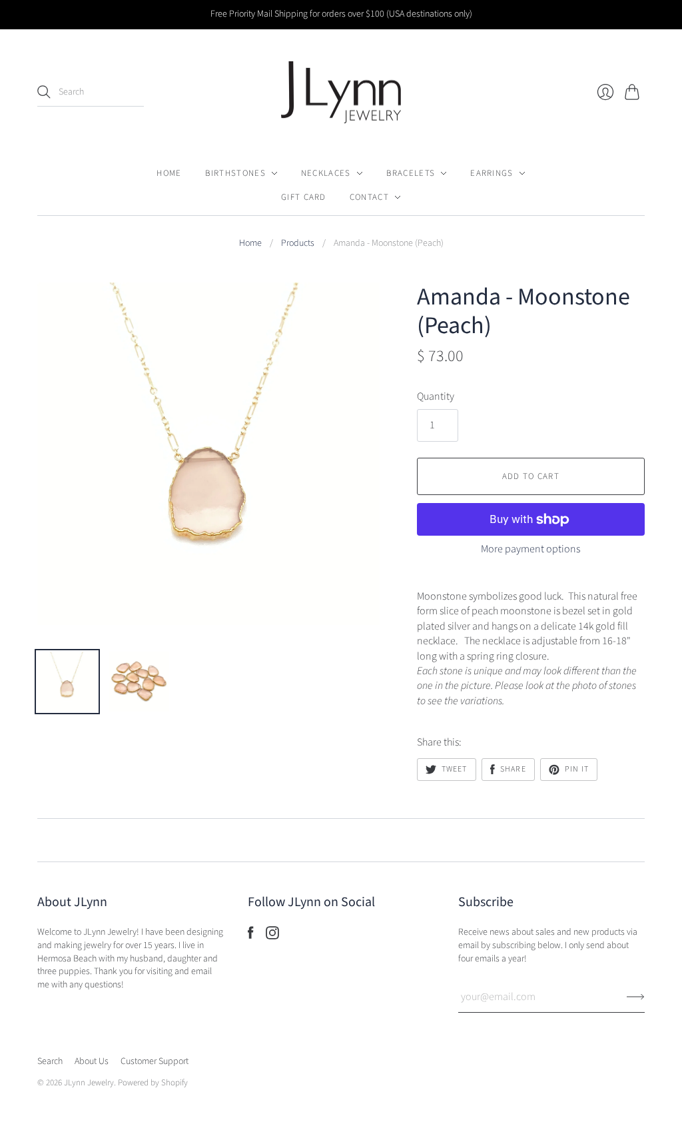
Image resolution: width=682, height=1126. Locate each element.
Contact (369, 197)
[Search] (44, 92)
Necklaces (326, 173)
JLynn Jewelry (89, 1083)
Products (297, 243)
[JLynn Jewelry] (341, 92)
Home (169, 173)
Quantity (435, 396)
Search (50, 1061)
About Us (92, 1061)
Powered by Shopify (153, 1083)
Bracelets (411, 173)
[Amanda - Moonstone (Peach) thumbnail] (67, 682)
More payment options (530, 549)
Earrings (491, 173)
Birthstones (235, 173)
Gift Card (303, 197)
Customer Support (154, 1061)
